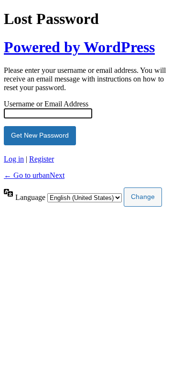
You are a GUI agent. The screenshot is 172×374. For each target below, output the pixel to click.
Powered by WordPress (79, 47)
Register (41, 159)
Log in (14, 159)
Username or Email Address (46, 104)
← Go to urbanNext (34, 175)
